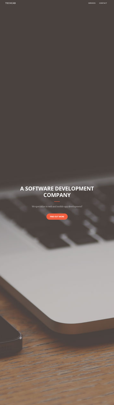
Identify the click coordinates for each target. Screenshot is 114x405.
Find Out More (57, 216)
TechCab (10, 3)
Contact (103, 3)
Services (92, 3)
